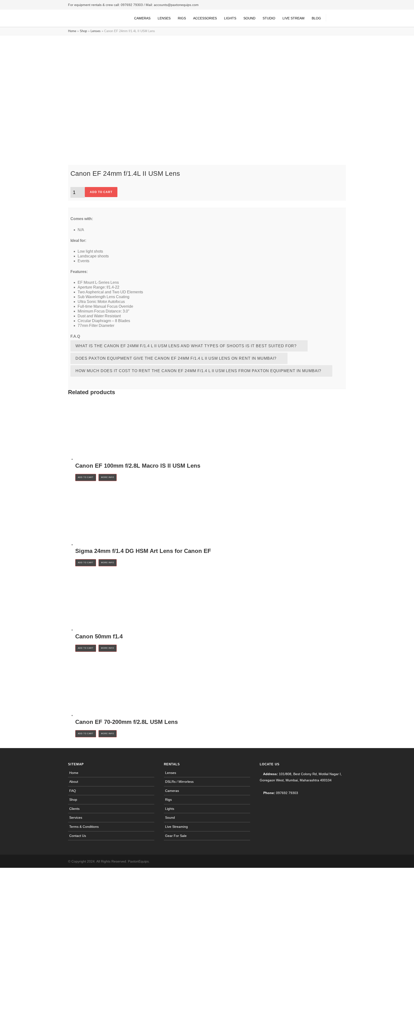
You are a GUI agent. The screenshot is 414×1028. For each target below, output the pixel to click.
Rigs (182, 18)
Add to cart (101, 192)
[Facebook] (322, 861)
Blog (316, 18)
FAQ (72, 791)
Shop (83, 31)
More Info (107, 477)
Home (72, 31)
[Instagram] (331, 861)
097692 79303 (132, 5)
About (73, 782)
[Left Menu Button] (2, 871)
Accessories (205, 18)
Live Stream (293, 18)
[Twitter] (341, 861)
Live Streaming (176, 827)
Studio (269, 18)
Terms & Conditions (84, 827)
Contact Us (77, 836)
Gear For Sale (176, 836)
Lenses (164, 18)
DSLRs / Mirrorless (179, 782)
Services (75, 817)
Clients (74, 809)
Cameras (142, 18)
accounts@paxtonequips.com (176, 5)
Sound (249, 18)
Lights (230, 18)
